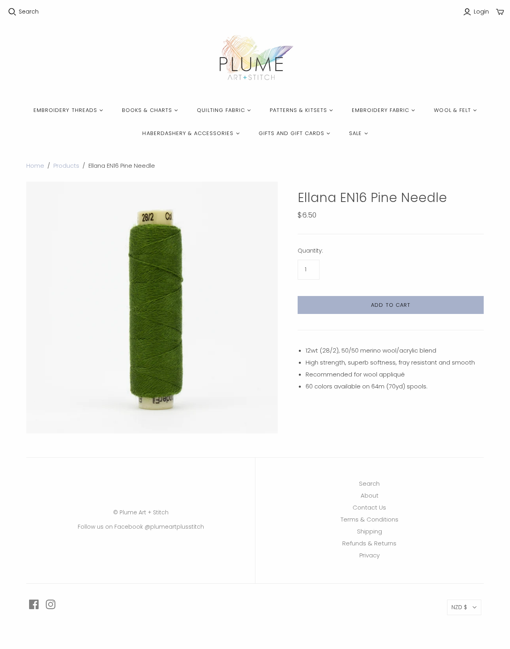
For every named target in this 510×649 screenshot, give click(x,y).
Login (481, 12)
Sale (355, 133)
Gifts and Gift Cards (292, 133)
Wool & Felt (452, 110)
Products (66, 165)
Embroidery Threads (65, 110)
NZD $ (459, 607)
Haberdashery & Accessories (187, 133)
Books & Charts (147, 110)
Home (35, 165)
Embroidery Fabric (381, 110)
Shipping (369, 531)
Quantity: (310, 251)
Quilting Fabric (221, 110)
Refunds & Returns (369, 543)
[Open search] (12, 12)
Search (29, 12)
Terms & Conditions (369, 519)
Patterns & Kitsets (298, 110)
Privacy (369, 555)
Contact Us (369, 507)
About (370, 495)
